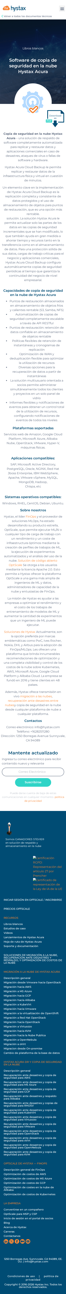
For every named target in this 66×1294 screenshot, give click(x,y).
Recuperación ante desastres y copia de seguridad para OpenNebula (30, 1146)
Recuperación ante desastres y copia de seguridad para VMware (30, 1125)
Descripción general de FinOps (24, 1169)
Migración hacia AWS (17, 986)
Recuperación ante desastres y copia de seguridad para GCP (30, 1090)
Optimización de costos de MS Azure (28, 1178)
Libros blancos (13, 924)
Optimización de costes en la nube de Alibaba (29, 1189)
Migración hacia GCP (17, 995)
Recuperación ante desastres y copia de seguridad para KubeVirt (30, 1111)
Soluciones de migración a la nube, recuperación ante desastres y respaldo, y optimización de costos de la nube (33, 958)
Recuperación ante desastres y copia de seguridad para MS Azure (30, 1083)
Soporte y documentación (21, 946)
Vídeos (8, 933)
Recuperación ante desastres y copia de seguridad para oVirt (30, 1139)
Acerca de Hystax (15, 1227)
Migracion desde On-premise (23, 1048)
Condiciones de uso (21, 1276)
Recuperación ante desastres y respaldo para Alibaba (30, 1097)
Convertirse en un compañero (24, 1209)
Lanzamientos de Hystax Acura (24, 937)
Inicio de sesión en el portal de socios (28, 1218)
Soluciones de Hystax (19, 632)
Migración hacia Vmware (20, 1009)
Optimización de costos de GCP (24, 1183)
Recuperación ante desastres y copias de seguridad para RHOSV (31, 1104)
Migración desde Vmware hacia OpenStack (32, 982)
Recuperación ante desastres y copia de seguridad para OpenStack (30, 1132)
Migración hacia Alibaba (19, 1000)
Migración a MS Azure (18, 991)
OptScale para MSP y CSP (20, 1214)
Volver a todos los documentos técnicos (28, 16)
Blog (7, 1222)
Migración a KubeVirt (17, 1004)
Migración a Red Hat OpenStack (25, 1017)
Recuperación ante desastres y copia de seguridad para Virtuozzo (30, 1118)
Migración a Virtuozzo (18, 1026)
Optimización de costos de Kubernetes (29, 1194)
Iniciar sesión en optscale (23, 899)
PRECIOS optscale (17, 908)
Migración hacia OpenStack (22, 1022)
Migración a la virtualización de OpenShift (31, 1013)
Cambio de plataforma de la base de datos (32, 1053)
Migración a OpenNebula (20, 1039)
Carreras (9, 1231)
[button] (62, 9)
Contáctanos (12, 1236)
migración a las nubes (36, 696)
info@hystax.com (36, 1261)
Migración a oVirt (15, 1044)
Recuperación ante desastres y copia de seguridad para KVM (30, 1153)
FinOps (31, 516)
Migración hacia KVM (17, 1031)
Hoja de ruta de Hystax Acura (23, 941)
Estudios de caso (15, 928)
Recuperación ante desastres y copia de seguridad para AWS (30, 1076)
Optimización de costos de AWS (25, 1174)
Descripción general (17, 978)
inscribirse (53, 899)
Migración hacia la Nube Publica (25, 1035)
